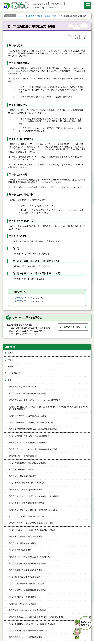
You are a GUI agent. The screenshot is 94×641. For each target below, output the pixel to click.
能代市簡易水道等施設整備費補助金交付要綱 (27, 563)
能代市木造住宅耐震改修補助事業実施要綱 (26, 503)
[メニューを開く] (87, 5)
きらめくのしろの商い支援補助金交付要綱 (26, 516)
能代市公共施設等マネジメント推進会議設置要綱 (29, 436)
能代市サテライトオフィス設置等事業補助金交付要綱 (31, 523)
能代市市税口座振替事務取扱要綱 (23, 597)
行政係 (10, 360)
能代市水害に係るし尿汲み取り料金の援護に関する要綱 (32, 624)
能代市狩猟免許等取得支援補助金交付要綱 (26, 583)
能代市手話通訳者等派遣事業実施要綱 (24, 577)
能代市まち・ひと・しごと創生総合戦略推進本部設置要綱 (33, 510)
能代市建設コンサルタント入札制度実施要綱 (27, 610)
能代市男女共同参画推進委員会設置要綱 (25, 490)
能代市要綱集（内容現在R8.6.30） (23, 387)
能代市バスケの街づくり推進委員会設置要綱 (27, 416)
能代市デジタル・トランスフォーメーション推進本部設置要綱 (34, 400)
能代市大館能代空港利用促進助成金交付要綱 (27, 463)
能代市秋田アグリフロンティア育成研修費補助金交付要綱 (33, 449)
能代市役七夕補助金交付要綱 (21, 469)
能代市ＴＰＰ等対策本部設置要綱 (23, 476)
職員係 (10, 366)
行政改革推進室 (14, 373)
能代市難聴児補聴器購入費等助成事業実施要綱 (28, 631)
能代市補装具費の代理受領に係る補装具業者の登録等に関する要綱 (36, 617)
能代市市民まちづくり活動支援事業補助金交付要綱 (30, 557)
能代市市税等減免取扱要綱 (20, 550)
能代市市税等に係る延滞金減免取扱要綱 (25, 570)
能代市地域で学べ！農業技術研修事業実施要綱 (28, 443)
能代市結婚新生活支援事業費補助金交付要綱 (27, 590)
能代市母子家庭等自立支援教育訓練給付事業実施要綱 (31, 422)
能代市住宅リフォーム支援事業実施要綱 (25, 637)
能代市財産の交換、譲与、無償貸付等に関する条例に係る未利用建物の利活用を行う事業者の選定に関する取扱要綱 (48, 408)
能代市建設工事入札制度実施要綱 (23, 604)
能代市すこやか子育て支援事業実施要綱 (25, 537)
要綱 (12, 347)
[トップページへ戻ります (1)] (17, 5)
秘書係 (10, 353)
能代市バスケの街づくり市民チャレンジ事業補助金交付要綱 (34, 496)
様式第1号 (19, 298)
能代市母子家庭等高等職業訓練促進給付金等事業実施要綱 (33, 429)
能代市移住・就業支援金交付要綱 (23, 543)
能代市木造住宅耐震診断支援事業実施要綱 (26, 483)
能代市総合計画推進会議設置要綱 (23, 456)
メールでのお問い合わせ (72, 327)
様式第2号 (19, 301)
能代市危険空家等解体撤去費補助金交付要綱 (27, 393)
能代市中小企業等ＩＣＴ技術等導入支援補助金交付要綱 (32, 530)
